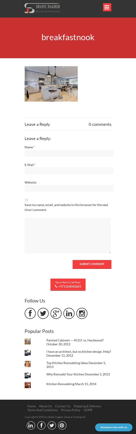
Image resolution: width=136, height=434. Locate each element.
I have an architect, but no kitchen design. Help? (78, 351)
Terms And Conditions (42, 410)
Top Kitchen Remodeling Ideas (67, 363)
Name (30, 147)
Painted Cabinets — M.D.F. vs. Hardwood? (75, 340)
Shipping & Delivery (87, 406)
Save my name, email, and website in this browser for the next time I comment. (66, 207)
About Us (45, 406)
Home (31, 406)
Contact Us (62, 406)
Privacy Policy (70, 410)
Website (30, 182)
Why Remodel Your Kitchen (65, 374)
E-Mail (30, 165)
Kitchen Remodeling (60, 384)
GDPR (88, 410)
